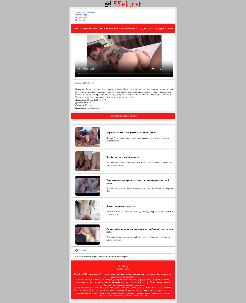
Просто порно (82, 14)
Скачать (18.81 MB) (84, 83)
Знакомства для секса (85, 12)
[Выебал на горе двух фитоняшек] (87, 161)
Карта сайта (123, 269)
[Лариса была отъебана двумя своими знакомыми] (87, 136)
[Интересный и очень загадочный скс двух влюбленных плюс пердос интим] (87, 234)
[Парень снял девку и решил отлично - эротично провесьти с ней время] (87, 185)
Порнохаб (80, 20)
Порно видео (81, 17)
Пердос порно (93, 108)
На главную (83, 250)
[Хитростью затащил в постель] (87, 210)
